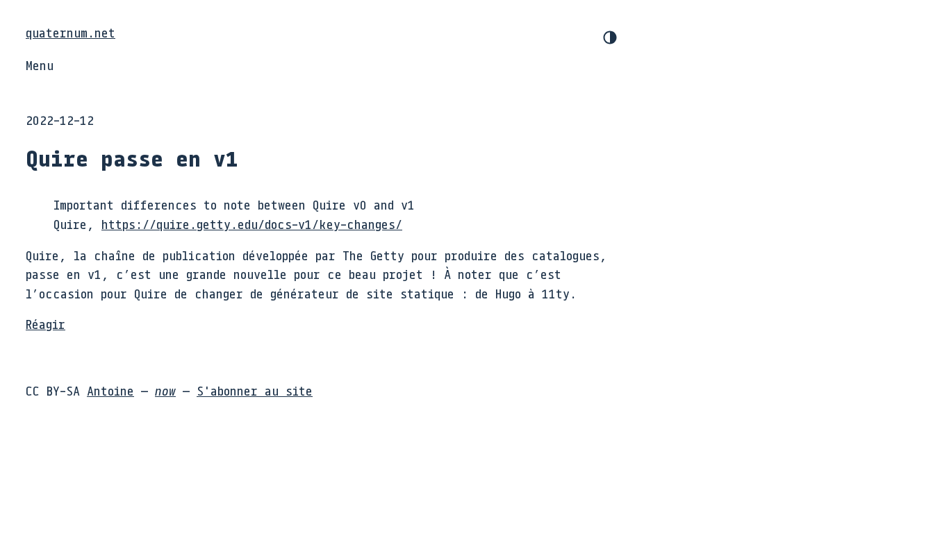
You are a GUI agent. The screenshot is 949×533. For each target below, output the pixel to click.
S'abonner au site (255, 390)
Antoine (110, 390)
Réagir (45, 324)
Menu (39, 65)
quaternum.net (70, 32)
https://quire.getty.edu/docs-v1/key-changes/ (251, 224)
